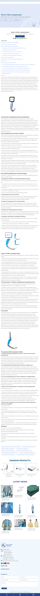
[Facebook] (1, 563)
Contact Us (16, 20)
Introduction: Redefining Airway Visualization (10, 42)
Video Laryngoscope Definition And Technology (11, 446)
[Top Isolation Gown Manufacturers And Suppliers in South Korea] (33, 523)
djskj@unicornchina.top (7, 555)
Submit (4, 588)
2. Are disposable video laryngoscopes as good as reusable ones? (15, 66)
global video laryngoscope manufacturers (29, 89)
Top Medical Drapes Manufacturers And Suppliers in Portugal (19, 496)
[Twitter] (5, 563)
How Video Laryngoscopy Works (28, 446)
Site (32, 33)
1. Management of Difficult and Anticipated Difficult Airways (14, 48)
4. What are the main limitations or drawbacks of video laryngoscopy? (15, 70)
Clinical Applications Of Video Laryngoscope (25, 454)
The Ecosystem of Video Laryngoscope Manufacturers (12, 59)
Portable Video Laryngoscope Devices (23, 450)
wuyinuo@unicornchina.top (8, 557)
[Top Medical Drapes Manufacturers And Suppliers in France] (7, 491)
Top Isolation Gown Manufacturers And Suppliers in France (31, 516)
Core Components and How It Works (9, 44)
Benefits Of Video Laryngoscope (8, 448)
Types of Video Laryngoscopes (8, 57)
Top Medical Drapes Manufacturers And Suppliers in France (5, 499)
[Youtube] (7, 563)
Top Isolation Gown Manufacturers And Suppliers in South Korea (32, 529)
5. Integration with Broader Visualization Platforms (12, 55)
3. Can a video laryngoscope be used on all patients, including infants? (16, 68)
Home (6, 20)
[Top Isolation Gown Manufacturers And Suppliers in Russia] (7, 524)
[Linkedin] (3, 563)
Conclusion (4, 60)
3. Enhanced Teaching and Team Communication (12, 51)
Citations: (3, 75)
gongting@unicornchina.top (8, 559)
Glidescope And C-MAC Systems (8, 450)
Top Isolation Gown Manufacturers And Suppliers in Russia (5, 532)
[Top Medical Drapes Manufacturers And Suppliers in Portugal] (20, 489)
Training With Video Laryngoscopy (8, 454)
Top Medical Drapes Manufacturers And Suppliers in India (18, 516)
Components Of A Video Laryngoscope (27, 452)
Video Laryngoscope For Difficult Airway (9, 452)
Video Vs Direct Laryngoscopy (22, 448)
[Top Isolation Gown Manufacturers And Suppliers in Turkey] (20, 523)
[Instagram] (8, 563)
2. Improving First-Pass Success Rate (9, 49)
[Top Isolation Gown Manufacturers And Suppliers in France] (33, 508)
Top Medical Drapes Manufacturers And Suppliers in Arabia (32, 498)
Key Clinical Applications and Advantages (10, 46)
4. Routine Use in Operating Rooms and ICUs (11, 53)
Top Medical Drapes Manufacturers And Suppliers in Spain (5, 515)
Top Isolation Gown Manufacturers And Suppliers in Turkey (18, 529)
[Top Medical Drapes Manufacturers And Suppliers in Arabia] (33, 491)
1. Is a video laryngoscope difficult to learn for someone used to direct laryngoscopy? (18, 64)
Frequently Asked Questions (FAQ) (8, 62)
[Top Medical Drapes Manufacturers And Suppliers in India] (20, 508)
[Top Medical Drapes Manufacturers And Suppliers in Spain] (7, 507)
